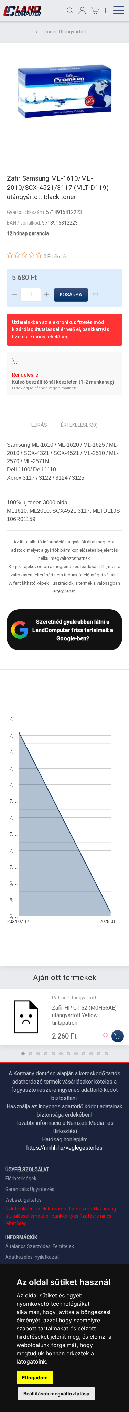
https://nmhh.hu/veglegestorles (64, 1147)
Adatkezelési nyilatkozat (32, 1257)
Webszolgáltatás (23, 1200)
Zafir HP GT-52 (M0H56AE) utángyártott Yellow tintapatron (84, 1015)
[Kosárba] (117, 1036)
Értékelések (79, 425)
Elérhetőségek (20, 1178)
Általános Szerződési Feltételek (39, 1246)
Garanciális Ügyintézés (29, 1189)
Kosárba (71, 294)
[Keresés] (70, 10)
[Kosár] (94, 10)
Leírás (39, 425)
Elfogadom (35, 1377)
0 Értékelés (56, 256)
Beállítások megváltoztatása (56, 1394)
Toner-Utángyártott (65, 31)
